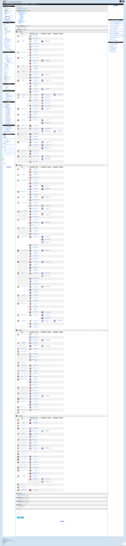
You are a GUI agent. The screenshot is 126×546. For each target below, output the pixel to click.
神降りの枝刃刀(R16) (35, 177)
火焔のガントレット (23, 57)
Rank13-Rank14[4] (8, 121)
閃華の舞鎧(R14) (35, 185)
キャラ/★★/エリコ (7, 141)
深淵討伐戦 (7, 97)
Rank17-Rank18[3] (8, 117)
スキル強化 (9, 39)
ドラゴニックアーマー (23, 456)
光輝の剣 (23, 174)
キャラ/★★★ (112, 46)
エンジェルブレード (23, 35)
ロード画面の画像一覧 (7, 128)
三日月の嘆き (23, 320)
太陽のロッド (23, 219)
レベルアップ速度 (8, 41)
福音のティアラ (23, 401)
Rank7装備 (21, 15)
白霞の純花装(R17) (35, 161)
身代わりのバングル (23, 314)
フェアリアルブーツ (23, 467)
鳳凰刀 (23, 422)
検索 (33, 4)
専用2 (9, 105)
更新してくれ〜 (112, 39)
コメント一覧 (20, 510)
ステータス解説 (6, 42)
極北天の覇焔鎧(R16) (35, 77)
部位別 (7, 106)
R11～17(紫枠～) (8, 110)
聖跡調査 (7, 64)
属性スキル (7, 47)
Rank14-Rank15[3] (8, 120)
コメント (19, 23)
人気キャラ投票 (6, 130)
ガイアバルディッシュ (23, 439)
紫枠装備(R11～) (20, 19)
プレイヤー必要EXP (7, 40)
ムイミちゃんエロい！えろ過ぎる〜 (115, 35)
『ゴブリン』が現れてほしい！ (114, 27)
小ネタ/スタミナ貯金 (113, 51)
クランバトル (6, 98)
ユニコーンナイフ (23, 425)
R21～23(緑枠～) (8, 112)
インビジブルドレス (23, 108)
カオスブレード (23, 419)
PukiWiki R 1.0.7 (8, 539)
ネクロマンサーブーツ (23, 398)
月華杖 (23, 97)
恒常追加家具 (9, 60)
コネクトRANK (6, 26)
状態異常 (7, 38)
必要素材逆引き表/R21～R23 (22, 502)
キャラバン (114, 38)
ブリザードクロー (23, 351)
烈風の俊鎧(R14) (35, 253)
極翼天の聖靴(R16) (35, 292)
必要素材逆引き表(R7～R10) (22, 12)
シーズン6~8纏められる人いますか (115, 37)
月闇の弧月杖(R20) (60, 94)
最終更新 (27, 4)
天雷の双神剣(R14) (35, 348)
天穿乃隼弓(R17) (35, 270)
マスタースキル (8, 48)
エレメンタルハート (23, 303)
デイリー (7, 55)
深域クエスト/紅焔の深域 (114, 47)
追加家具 (8, 61)
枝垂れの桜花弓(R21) (47, 481)
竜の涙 (23, 412)
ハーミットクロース (23, 261)
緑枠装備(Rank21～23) (21, 21)
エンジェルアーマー (23, 114)
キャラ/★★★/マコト (7, 140)
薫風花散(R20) (48, 430)
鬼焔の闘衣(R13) (35, 422)
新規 (8, 4)
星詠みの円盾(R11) (48, 128)
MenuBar (5, 136)
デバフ (7, 37)
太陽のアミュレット (23, 406)
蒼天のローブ (23, 387)
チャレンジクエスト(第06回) (8, 15)
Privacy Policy (5, 538)
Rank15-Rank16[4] (8, 119)
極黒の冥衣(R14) (35, 345)
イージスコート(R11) (48, 119)
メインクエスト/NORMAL (114, 43)
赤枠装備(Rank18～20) (21, 20)
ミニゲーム (6, 80)
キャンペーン (6, 7)
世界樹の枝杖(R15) (48, 97)
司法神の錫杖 (23, 370)
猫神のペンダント (23, 484)
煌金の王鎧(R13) (35, 153)
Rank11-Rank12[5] (8, 123)
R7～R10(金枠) (8, 109)
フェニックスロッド (23, 373)
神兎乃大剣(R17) (35, 54)
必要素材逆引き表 (20, 27)
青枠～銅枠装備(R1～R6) (22, 13)
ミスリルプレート (23, 236)
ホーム (5, 4)
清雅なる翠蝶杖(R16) (35, 46)
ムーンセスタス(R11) (35, 191)
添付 (23, 4)
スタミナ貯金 (6, 129)
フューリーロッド (23, 94)
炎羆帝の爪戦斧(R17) (35, 216)
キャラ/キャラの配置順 (113, 44)
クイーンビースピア (23, 202)
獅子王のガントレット (23, 191)
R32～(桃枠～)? (8, 115)
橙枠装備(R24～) (20, 22)
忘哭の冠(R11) (35, 401)
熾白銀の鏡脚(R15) (35, 139)
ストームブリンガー (23, 362)
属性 (5, 24)
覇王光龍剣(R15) (35, 255)
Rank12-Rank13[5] (8, 122)
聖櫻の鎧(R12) (35, 114)
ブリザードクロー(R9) (35, 57)
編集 (11, 4)
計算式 (5, 43)
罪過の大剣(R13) (35, 136)
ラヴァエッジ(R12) (35, 306)
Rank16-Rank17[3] (8, 118)
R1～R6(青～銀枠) (8, 108)
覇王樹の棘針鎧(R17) (35, 91)
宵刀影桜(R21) (48, 88)
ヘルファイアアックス (23, 211)
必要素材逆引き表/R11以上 (22, 495)
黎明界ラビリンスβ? (7, 79)
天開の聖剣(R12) (35, 35)
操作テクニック (8, 100)
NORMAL (7, 87)
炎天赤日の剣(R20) (48, 339)
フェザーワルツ (23, 150)
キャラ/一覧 (6, 142)
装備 (5, 106)
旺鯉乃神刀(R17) (35, 188)
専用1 (6, 105)
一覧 (30, 4)
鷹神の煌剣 (23, 342)
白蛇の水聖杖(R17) (35, 300)
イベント (5, 14)
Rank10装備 (21, 18)
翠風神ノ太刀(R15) (35, 43)
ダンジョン (6, 66)
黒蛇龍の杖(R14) (47, 74)
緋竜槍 (23, 71)
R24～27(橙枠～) (8, 113)
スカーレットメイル (23, 453)
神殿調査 (7, 65)
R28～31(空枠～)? (8, 114)
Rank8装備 (21, 16)
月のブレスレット (23, 409)
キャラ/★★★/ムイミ (115, 36)
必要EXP (5, 39)
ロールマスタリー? (8, 49)
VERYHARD (7, 89)
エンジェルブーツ (23, 286)
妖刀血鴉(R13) (35, 174)
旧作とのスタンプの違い (8, 127)
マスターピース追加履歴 (9, 50)
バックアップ (19, 4)
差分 (14, 4)
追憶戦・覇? (9, 77)
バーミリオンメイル (23, 250)
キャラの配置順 (6, 23)
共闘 (6, 82)
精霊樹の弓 (23, 433)
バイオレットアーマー (23, 379)
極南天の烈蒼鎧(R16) (35, 38)
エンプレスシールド (23, 128)
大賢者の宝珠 (23, 489)
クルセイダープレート (23, 376)
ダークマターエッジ (23, 348)
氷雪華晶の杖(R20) (48, 395)
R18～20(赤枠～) (8, 111)
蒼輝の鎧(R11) (35, 133)
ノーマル (7, 56)
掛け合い (5, 27)
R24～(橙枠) (19, 506)
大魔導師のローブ (23, 125)
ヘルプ (37, 4)
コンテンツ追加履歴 (7, 126)
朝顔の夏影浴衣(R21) (47, 188)
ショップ (5, 53)
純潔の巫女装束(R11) (35, 278)
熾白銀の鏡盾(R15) (35, 395)
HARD (6, 88)
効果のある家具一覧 (9, 58)
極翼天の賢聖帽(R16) (35, 199)
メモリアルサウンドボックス (10, 62)
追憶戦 (5, 77)
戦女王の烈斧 (23, 365)
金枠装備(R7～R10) (21, 14)
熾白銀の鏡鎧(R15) (35, 247)
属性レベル (7, 46)
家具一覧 (7, 59)
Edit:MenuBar (4, 163)
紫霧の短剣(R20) (47, 222)
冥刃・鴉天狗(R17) (35, 311)
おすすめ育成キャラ (9, 99)
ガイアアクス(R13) (35, 211)
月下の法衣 (23, 119)
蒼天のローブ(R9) (35, 119)
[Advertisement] (62, 529)
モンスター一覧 (6, 85)
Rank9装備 (21, 17)
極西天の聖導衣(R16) (35, 283)
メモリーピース (6, 44)
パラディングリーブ (23, 133)
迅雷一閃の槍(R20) (48, 478)
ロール (5, 25)
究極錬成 (5, 78)
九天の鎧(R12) (35, 244)
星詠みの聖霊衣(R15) (35, 222)
